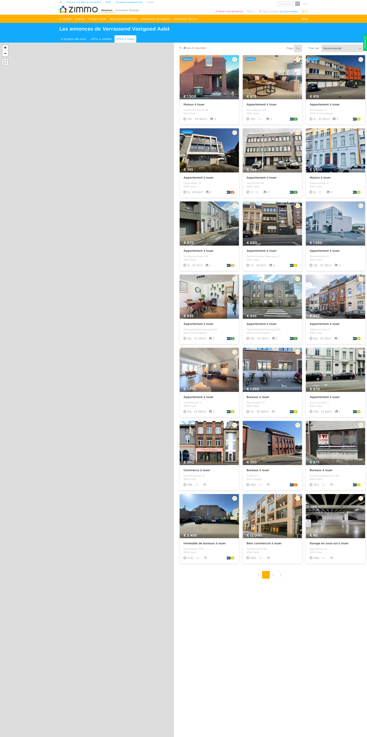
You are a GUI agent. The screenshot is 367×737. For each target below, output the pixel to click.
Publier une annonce (229, 11)
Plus (250, 11)
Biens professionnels (123, 18)
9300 (108, 2)
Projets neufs (97, 18)
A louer (80, 18)
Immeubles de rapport (155, 18)
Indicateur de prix (186, 18)
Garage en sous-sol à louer (329, 543)
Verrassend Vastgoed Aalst (129, 2)
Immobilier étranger (127, 10)
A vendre (65, 18)
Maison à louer (194, 104)
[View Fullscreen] (5, 62)
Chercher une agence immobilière (83, 2)
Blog (305, 18)
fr (304, 3)
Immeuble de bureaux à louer (205, 543)
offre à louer (125, 39)
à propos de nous (73, 39)
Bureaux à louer (258, 397)
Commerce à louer (197, 470)
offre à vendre (101, 39)
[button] (5, 48)
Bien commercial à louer (264, 543)
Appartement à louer (262, 104)
